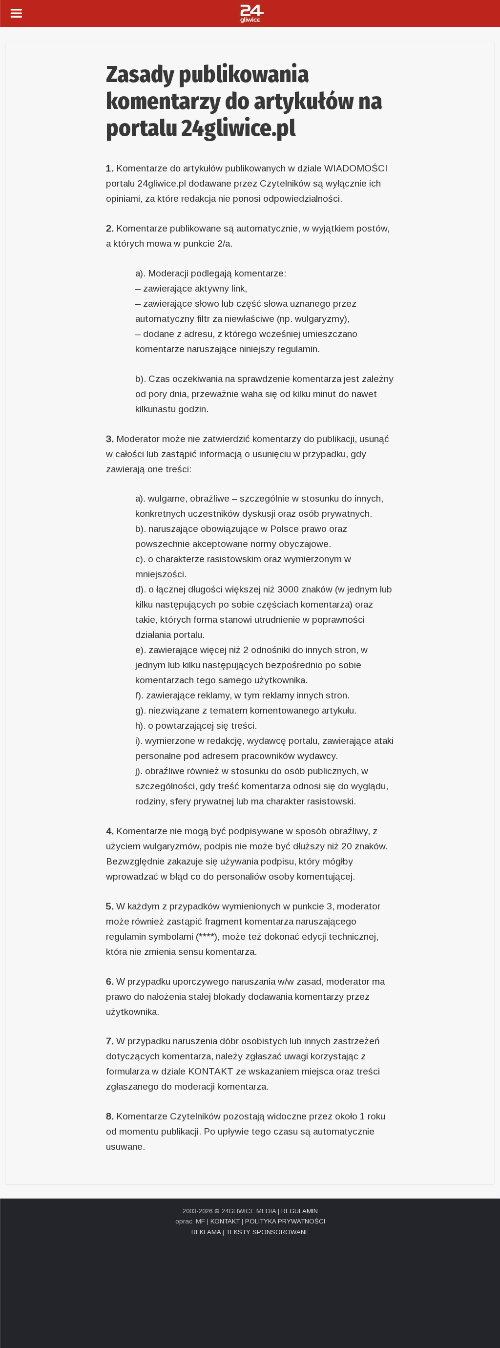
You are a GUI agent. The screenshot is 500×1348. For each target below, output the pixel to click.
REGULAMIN (299, 1211)
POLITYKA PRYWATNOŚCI (285, 1221)
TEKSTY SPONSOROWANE (267, 1232)
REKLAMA (206, 1232)
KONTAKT (225, 1221)
